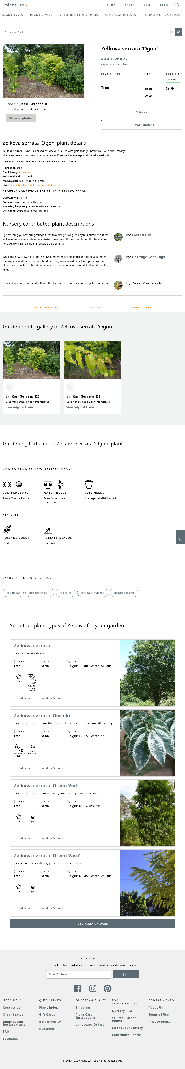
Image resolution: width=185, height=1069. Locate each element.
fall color (35, 185)
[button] (171, 32)
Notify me (142, 112)
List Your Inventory (127, 1028)
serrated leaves (51, 185)
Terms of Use (159, 1015)
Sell (147, 5)
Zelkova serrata (32, 645)
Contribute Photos (126, 1035)
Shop (111, 5)
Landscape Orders (90, 1024)
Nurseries (47, 1029)
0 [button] (177, 3)
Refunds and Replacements (14, 1023)
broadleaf (13, 593)
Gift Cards (47, 1015)
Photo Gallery (46, 307)
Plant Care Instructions (86, 1016)
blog (164, 5)
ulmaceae (25, 172)
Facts (95, 307)
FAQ (6, 1032)
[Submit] (178, 32)
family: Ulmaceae (92, 593)
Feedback (10, 1039)
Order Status (13, 1015)
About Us (156, 1007)
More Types (142, 307)
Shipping (83, 1007)
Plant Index (48, 1007)
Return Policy (50, 1022)
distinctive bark (19, 185)
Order (129, 5)
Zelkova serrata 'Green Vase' (47, 855)
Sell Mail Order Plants (124, 1019)
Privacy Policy (160, 1022)
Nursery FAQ (122, 1011)
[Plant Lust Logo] (16, 5)
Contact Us (11, 1007)
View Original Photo (19, 407)
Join (125, 974)
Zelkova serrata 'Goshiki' (43, 715)
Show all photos (20, 118)
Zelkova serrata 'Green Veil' (46, 785)
